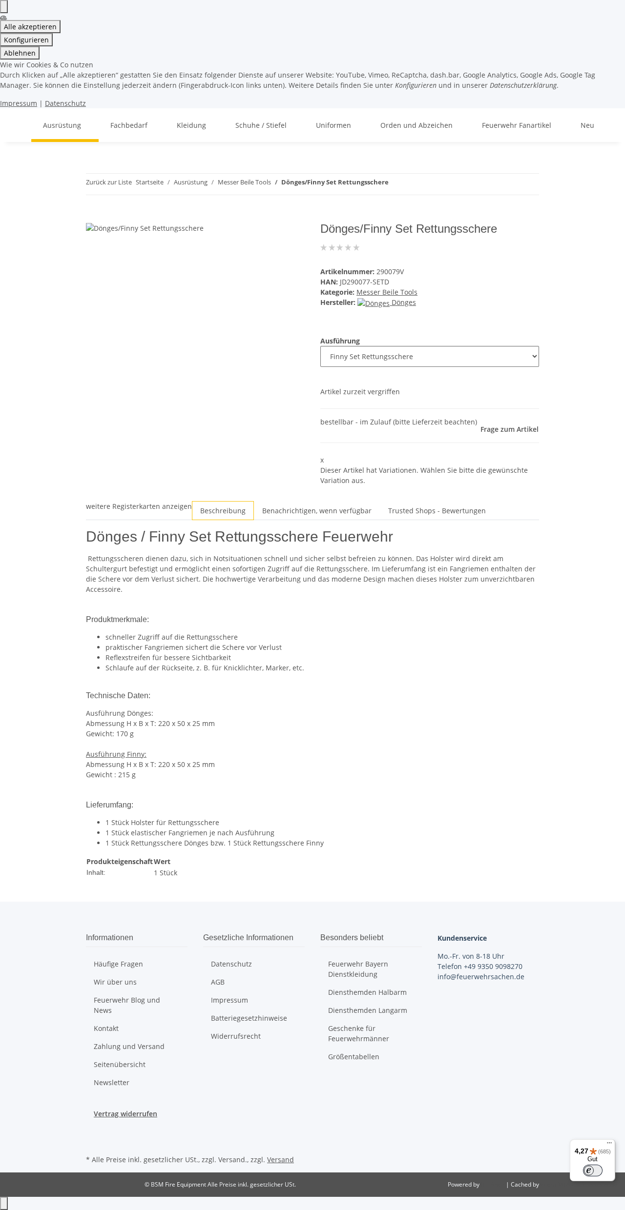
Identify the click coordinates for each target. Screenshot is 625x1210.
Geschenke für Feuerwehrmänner (358, 1033)
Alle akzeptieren (30, 26)
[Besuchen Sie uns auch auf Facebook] (94, 1130)
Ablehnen (20, 53)
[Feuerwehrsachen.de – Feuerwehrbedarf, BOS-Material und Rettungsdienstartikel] (19, 125)
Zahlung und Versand (129, 1046)
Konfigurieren (26, 39)
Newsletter (111, 1082)
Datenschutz (65, 103)
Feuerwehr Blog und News (127, 1005)
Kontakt (106, 1028)
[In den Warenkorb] (94, 216)
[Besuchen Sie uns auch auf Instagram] (94, 1141)
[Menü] (609, 1145)
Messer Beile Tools (386, 292)
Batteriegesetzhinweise (249, 1018)
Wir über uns (115, 982)
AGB (218, 982)
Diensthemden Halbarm (367, 992)
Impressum (18, 103)
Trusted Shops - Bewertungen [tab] (437, 510)
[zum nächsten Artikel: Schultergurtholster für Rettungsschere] (414, 184)
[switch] (593, 1170)
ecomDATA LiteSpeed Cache (579, 1184)
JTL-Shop (493, 1184)
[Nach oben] (4, 1203)
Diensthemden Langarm (367, 1010)
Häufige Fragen (118, 963)
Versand (280, 1159)
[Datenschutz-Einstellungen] (4, 6)
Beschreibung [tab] (223, 510)
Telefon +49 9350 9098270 (480, 966)
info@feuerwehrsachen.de (481, 976)
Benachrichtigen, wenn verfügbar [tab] (317, 510)
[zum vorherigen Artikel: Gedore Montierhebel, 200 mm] (396, 184)
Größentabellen (353, 1056)
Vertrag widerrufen (125, 1113)
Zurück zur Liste (109, 182)
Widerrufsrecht (236, 1036)
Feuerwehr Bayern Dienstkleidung (358, 969)
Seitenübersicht (120, 1064)
